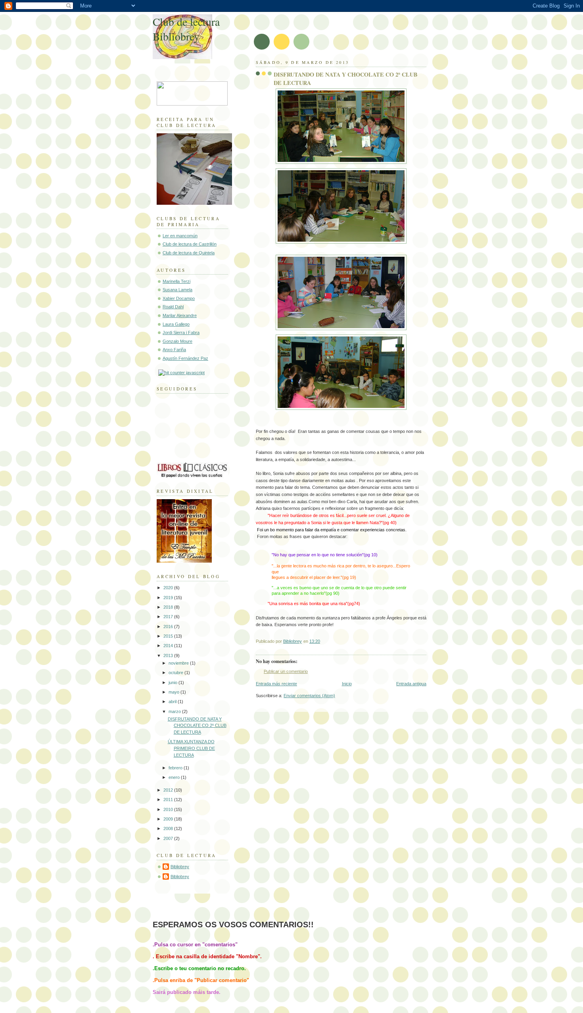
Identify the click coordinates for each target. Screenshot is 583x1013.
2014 (168, 645)
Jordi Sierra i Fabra (181, 332)
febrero (176, 767)
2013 (168, 655)
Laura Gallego (176, 324)
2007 (168, 838)
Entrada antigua (411, 683)
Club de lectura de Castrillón (190, 244)
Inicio (347, 683)
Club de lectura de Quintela (189, 252)
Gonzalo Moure (177, 341)
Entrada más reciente (276, 683)
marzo (175, 711)
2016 (168, 626)
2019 (168, 597)
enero (175, 777)
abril (173, 701)
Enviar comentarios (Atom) (309, 695)
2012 (168, 790)
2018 (168, 607)
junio (173, 682)
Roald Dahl (173, 306)
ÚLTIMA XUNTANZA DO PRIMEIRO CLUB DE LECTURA (191, 748)
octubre (176, 672)
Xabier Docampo (179, 298)
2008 (168, 828)
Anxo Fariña (174, 349)
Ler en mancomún (180, 235)
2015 (168, 636)
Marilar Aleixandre (180, 315)
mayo (174, 692)
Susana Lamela (177, 289)
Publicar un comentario (286, 671)
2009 (168, 819)
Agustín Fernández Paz (185, 358)
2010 (168, 809)
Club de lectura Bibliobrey (186, 29)
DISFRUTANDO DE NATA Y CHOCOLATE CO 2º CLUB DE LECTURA (197, 725)
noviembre (179, 663)
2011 (168, 799)
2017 (168, 616)
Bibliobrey (180, 866)
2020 (168, 587)
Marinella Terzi (176, 281)
